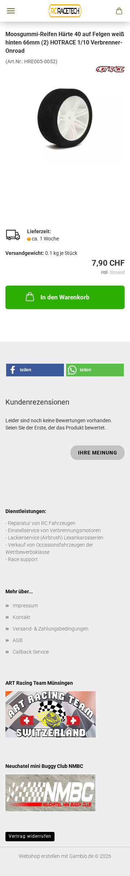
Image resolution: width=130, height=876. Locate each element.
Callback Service (31, 652)
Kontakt (22, 617)
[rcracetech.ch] (65, 11)
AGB (18, 640)
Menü (11, 11)
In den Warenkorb (65, 297)
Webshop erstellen (39, 856)
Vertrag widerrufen (30, 836)
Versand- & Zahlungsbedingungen (50, 629)
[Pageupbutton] (110, 865)
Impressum (25, 605)
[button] (35, 370)
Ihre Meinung (97, 453)
